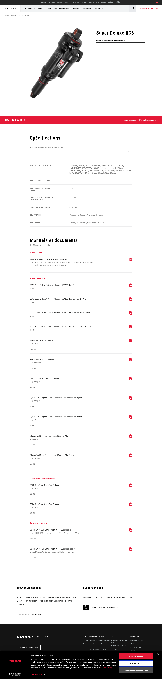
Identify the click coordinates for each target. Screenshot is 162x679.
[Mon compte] (154, 3)
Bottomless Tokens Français (42, 364)
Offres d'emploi (135, 647)
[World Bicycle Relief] (118, 2)
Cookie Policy (106, 668)
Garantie (99, 8)
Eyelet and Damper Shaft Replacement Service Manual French (56, 421)
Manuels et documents (58, 8)
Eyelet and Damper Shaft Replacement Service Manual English (56, 402)
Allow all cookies (136, 656)
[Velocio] (103, 2)
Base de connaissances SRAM (105, 607)
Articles (87, 8)
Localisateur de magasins (31, 614)
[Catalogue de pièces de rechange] (130, 486)
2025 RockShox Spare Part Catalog (44, 489)
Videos (76, 8)
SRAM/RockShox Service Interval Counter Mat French (52, 459)
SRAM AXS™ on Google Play (120, 646)
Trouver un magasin (149, 8)
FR (159, 2)
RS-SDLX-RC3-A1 (24, 16)
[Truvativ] (59, 2)
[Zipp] (68, 2)
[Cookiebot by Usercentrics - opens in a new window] (15, 674)
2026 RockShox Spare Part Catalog (44, 508)
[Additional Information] (127, 152)
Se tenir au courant (28, 647)
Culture (85, 644)
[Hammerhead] (94, 2)
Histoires (86, 641)
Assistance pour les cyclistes (99, 641)
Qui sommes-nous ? (137, 641)
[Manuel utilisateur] (130, 260)
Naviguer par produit (34, 8)
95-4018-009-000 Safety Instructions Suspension (58, 534)
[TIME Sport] (84, 2)
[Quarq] (75, 2)
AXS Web (114, 649)
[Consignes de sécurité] (130, 531)
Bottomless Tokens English (41, 344)
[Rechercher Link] (132, 8)
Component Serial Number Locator (44, 383)
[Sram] (44, 2)
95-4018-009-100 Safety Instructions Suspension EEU (52, 553)
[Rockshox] (52, 2)
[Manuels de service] (130, 286)
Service (10, 8)
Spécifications (130, 120)
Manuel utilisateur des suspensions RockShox (62, 262)
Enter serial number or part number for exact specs (46, 147)
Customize (134, 663)
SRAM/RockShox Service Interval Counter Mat (49, 440)
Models (13, 16)
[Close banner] (158, 654)
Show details (36, 674)
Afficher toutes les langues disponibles (49, 245)
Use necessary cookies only (136, 670)
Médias (133, 644)
